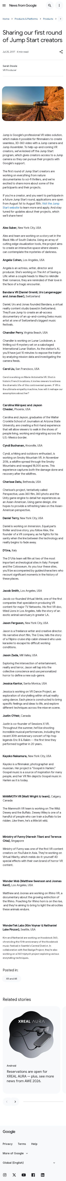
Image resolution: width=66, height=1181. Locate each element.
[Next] (60, 19)
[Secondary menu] (59, 5)
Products (48, 18)
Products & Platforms (26, 18)
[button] (61, 52)
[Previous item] (7, 1102)
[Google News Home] (23, 5)
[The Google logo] (9, 1132)
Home (6, 18)
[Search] (50, 5)
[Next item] (15, 1102)
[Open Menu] (4, 5)
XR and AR (11, 978)
